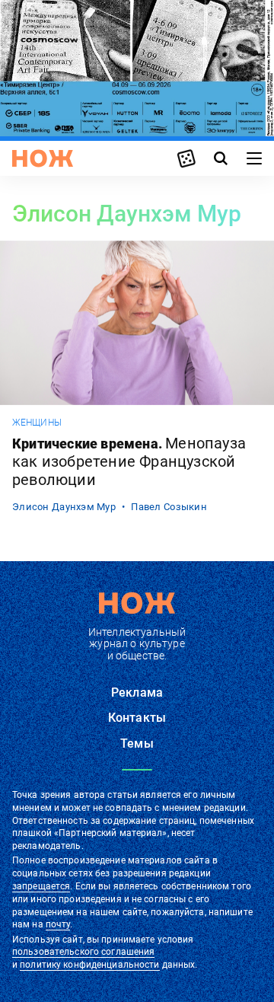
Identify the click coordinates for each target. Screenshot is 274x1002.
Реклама (137, 692)
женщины (37, 422)
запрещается (41, 886)
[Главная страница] (42, 158)
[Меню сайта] (254, 158)
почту (58, 924)
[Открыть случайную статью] (186, 158)
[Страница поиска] (220, 158)
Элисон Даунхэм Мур (64, 506)
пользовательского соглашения (83, 951)
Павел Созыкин (169, 506)
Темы (137, 743)
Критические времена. (129, 461)
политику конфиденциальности (89, 964)
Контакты (137, 717)
